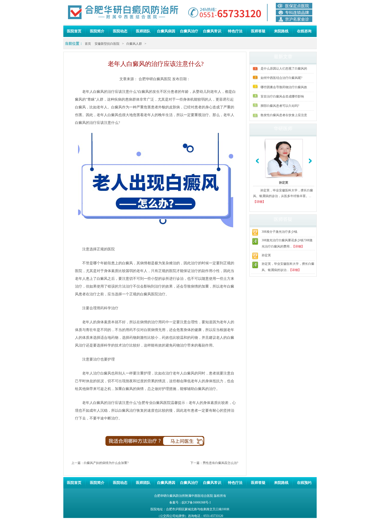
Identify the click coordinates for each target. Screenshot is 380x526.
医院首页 (74, 31)
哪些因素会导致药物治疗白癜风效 (284, 87)
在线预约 (304, 483)
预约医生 (187, 443)
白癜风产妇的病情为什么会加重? (106, 463)
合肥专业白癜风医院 (154, 403)
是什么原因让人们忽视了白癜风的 (284, 68)
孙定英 (283, 182)
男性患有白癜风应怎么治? (220, 463)
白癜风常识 (212, 31)
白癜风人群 (134, 44)
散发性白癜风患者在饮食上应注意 (284, 115)
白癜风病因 (166, 31)
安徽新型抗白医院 (107, 44)
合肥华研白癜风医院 (155, 79)
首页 (88, 44)
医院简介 (97, 31)
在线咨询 (304, 31)
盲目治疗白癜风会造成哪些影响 (282, 96)
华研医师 (283, 128)
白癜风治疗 (189, 31)
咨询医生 (122, 443)
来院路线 (281, 31)
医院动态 (120, 31)
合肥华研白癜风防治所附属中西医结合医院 (183, 496)
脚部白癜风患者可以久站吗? (280, 106)
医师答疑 (258, 31)
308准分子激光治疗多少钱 (279, 232)
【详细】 (259, 202)
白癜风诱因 (166, 483)
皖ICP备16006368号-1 (196, 502)
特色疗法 (235, 31)
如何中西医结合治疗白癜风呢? (281, 78)
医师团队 (143, 31)
